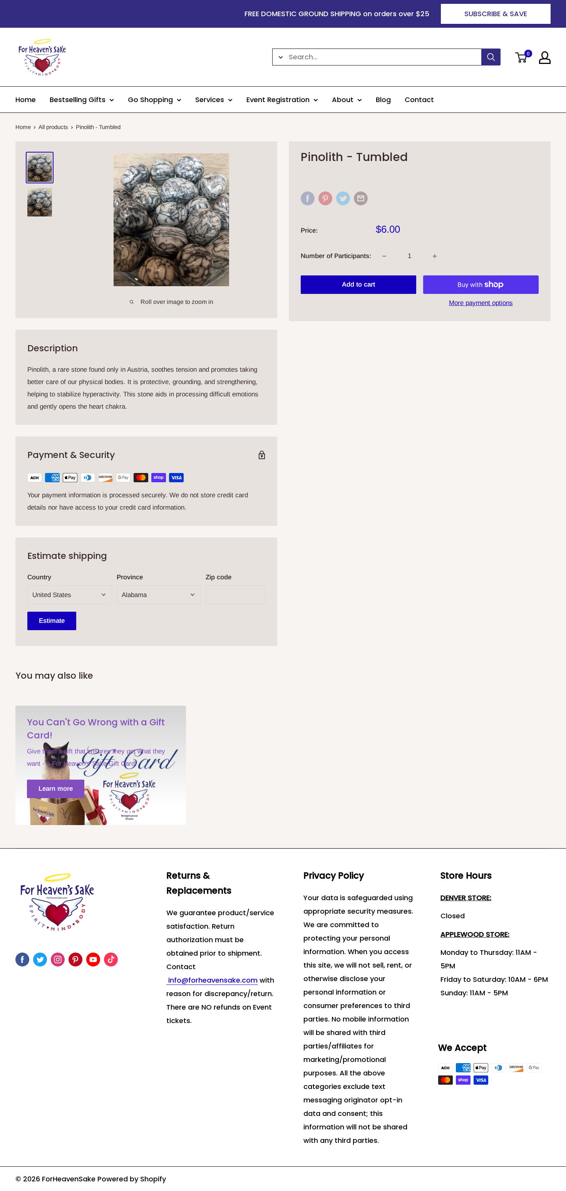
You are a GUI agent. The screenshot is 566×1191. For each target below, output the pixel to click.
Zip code (218, 577)
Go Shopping (150, 99)
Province (130, 577)
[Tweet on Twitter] (343, 198)
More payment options (481, 303)
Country (39, 577)
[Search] (491, 57)
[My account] (545, 57)
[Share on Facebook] (308, 198)
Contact (419, 99)
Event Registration (278, 99)
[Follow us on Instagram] (58, 959)
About (342, 99)
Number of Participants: (336, 256)
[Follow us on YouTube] (93, 959)
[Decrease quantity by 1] (384, 256)
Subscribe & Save (495, 13)
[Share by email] (361, 198)
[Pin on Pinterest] (325, 198)
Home (25, 99)
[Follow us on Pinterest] (75, 959)
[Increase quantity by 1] (435, 256)
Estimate (52, 620)
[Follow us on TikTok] (111, 959)
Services (209, 99)
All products (53, 127)
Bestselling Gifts (77, 99)
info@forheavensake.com (212, 980)
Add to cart (358, 284)
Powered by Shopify (131, 1179)
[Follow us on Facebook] (22, 959)
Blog (383, 99)
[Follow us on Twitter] (40, 959)
